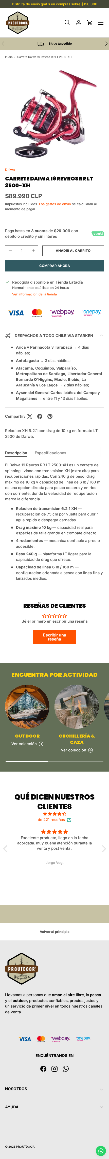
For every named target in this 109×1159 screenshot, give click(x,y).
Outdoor (27, 736)
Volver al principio (54, 932)
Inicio (9, 57)
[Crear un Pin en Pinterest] (50, 416)
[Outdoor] (27, 707)
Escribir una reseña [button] (54, 637)
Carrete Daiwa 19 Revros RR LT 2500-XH (44, 57)
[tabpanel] (54, 522)
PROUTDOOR (25, 1146)
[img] (54, 814)
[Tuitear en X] (30, 416)
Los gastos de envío (55, 204)
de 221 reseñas (51, 819)
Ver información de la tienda (34, 294)
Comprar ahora (54, 266)
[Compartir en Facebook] (40, 416)
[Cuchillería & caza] (77, 707)
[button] (89, 22)
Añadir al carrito (73, 251)
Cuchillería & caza (77, 739)
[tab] (16, 452)
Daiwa (10, 170)
